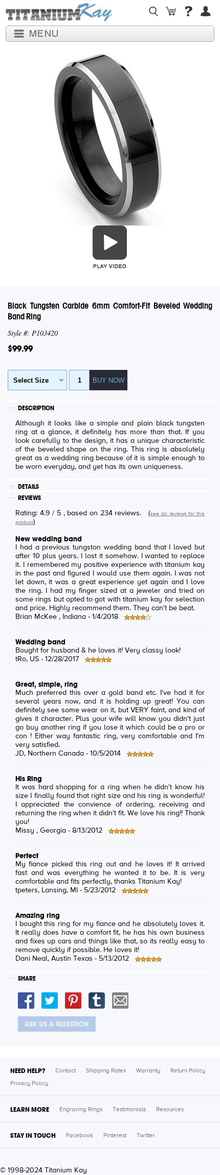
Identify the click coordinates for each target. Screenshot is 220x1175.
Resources (170, 1110)
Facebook (79, 1136)
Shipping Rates (106, 1071)
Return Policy (187, 1071)
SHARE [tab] (27, 978)
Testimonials (129, 1110)
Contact (65, 1071)
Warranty (148, 1071)
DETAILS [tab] (28, 486)
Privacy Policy (29, 1084)
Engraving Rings (80, 1110)
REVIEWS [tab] (29, 498)
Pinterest (114, 1136)
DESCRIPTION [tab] (36, 408)
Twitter (146, 1136)
